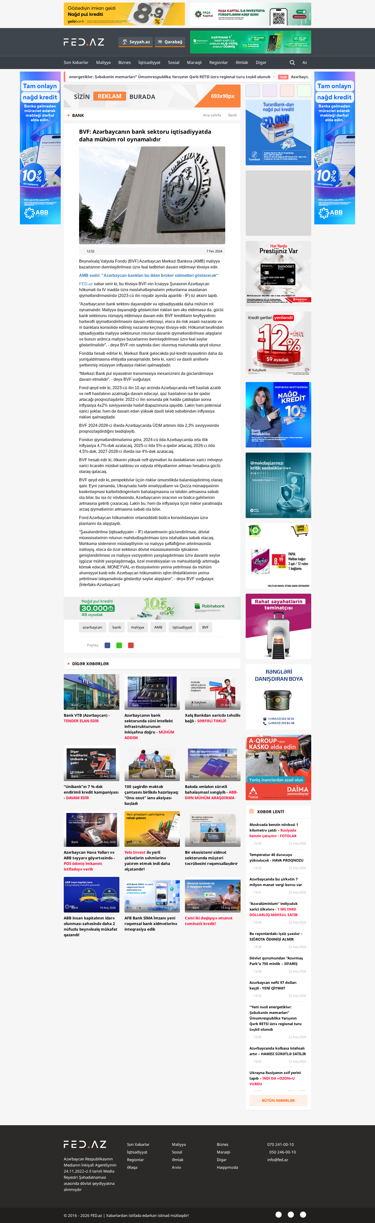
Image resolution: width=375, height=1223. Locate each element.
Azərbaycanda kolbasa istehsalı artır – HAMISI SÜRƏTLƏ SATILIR (267, 76)
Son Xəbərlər (76, 62)
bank (116, 627)
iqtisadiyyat (182, 627)
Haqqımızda (227, 1167)
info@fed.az (277, 1159)
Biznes (124, 62)
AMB (158, 627)
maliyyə (137, 627)
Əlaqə (132, 1167)
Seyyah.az (140, 42)
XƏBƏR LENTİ (270, 811)
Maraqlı (194, 62)
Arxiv (176, 1167)
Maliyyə (103, 62)
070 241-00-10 (280, 1144)
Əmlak (242, 62)
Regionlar (218, 62)
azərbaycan (92, 627)
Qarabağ (173, 42)
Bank (232, 115)
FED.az (86, 284)
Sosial (173, 62)
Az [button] (305, 62)
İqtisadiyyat (149, 62)
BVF (205, 627)
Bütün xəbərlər (278, 1100)
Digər (261, 62)
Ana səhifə (212, 115)
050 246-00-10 (282, 1151)
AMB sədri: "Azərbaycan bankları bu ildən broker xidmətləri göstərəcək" (148, 275)
